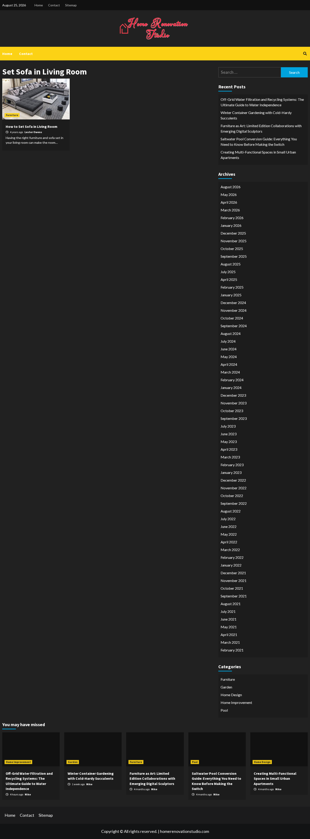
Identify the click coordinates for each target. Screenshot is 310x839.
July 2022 (228, 519)
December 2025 (233, 233)
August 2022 (231, 511)
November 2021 (233, 580)
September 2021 (234, 596)
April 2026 (229, 202)
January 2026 (231, 225)
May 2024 (229, 356)
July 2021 (228, 611)
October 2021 (232, 588)
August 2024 (231, 333)
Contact (54, 5)
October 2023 (232, 410)
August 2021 (231, 603)
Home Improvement (236, 702)
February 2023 (232, 465)
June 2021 (228, 619)
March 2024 (230, 372)
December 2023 (233, 395)
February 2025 (232, 287)
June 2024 (228, 349)
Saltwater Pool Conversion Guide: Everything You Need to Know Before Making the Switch (259, 141)
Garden (226, 687)
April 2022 (229, 542)
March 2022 (230, 549)
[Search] (305, 53)
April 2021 (229, 634)
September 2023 (234, 418)
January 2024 (231, 387)
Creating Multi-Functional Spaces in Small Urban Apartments (258, 155)
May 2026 (229, 194)
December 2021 (233, 573)
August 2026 (231, 187)
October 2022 (232, 495)
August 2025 (231, 264)
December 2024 (233, 302)
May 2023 (229, 441)
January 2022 (231, 565)
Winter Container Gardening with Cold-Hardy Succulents (256, 115)
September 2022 (234, 503)
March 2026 (230, 210)
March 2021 (230, 642)
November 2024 (233, 310)
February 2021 (232, 650)
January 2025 (231, 295)
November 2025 (233, 241)
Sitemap (71, 5)
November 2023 (233, 403)
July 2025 (228, 272)
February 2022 (232, 557)
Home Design (231, 695)
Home (38, 5)
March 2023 (230, 457)
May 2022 (229, 534)
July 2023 (228, 426)
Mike (28, 794)
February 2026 (232, 217)
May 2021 (229, 627)
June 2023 (228, 434)
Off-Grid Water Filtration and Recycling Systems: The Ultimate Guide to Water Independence (262, 102)
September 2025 (234, 256)
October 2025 (232, 248)
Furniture (12, 115)
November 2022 (233, 488)
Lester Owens (33, 132)
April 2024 (229, 364)
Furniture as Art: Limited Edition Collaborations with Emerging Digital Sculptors (261, 128)
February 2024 (232, 380)
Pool (224, 710)
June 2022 (228, 526)
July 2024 (228, 341)
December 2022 (233, 480)
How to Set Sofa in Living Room (31, 126)
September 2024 (234, 326)
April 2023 (229, 449)
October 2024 (232, 318)
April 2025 (229, 279)
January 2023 (231, 472)
